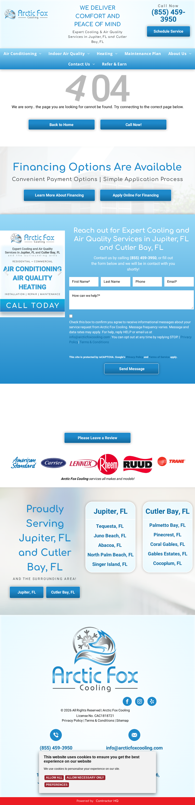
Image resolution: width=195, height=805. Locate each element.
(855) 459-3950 (168, 16)
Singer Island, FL (109, 564)
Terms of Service (159, 357)
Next (59, 275)
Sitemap (122, 720)
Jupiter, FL (110, 511)
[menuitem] (22, 53)
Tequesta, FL (110, 526)
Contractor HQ (107, 801)
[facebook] (127, 702)
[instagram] (139, 702)
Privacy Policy (134, 357)
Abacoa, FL (110, 545)
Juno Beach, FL (110, 535)
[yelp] (151, 702)
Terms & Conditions (94, 342)
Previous (6, 275)
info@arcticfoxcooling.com (89, 337)
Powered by (85, 801)
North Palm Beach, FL (111, 554)
